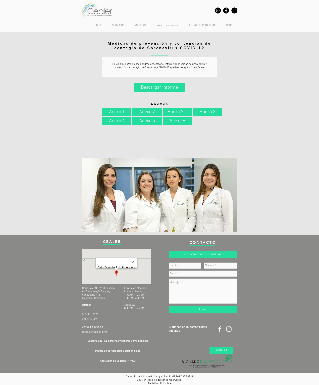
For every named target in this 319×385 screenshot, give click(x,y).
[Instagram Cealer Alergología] (228, 329)
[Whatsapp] (218, 10)
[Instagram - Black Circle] (234, 10)
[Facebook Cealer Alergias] (226, 10)
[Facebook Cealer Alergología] (219, 329)
